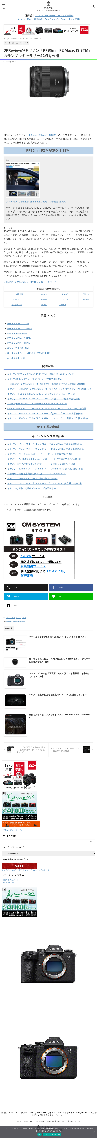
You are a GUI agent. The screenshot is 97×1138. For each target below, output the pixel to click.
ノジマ (65, 299)
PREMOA (62, 305)
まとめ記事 (74, 19)
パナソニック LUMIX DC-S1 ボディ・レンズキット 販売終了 (58, 637)
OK (39, 1134)
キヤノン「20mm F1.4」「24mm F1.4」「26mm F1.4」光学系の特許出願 (45, 468)
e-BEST (44, 299)
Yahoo (86, 294)
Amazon (43, 294)
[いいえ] (94, 1132)
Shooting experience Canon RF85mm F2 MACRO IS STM (37, 403)
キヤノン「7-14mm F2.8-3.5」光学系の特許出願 (32, 478)
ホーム (19, 1121)
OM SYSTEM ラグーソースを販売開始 (54, 15)
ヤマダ (44, 305)
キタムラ (65, 294)
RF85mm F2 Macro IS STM (42, 135)
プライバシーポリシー (13, 830)
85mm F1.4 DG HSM (18, 348)
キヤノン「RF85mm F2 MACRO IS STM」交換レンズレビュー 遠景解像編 (45, 413)
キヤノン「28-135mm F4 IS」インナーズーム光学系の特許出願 (39, 454)
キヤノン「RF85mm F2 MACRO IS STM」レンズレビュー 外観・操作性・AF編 (47, 418)
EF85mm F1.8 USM (17, 333)
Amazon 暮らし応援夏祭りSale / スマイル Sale (42, 19)
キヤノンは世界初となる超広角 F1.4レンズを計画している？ (58, 694)
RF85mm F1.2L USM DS (19, 328)
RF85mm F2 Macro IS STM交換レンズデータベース (30, 282)
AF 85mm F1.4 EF (16, 358)
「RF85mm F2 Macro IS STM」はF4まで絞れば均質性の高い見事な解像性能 (46, 384)
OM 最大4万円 (8, 882)
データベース (40, 1121)
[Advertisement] (48, 116)
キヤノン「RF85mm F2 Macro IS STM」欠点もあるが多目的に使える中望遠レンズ (49, 389)
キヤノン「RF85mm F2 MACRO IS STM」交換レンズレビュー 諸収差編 (43, 398)
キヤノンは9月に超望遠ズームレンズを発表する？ (32, 488)
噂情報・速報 (28, 1121)
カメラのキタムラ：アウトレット (16, 870)
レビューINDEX (62, 1121)
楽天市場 (19, 294)
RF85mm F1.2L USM (18, 323)
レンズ (24, 618)
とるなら (48, 8)
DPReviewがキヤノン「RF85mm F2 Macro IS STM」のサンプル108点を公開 (46, 408)
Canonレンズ (10, 618)
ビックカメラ (16, 305)
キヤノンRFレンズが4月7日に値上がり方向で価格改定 (34, 379)
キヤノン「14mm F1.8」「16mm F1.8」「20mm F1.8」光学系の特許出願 (44, 483)
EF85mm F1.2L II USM (18, 343)
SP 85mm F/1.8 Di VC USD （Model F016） (30, 353)
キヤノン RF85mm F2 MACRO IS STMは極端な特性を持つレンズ (40, 374)
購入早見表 (50, 1121)
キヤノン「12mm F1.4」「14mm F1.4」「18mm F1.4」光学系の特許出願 (44, 444)
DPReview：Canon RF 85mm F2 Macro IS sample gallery (36, 201)
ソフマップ (16, 299)
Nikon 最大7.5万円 (10, 880)
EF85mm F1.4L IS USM (19, 338)
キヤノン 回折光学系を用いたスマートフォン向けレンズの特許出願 (41, 464)
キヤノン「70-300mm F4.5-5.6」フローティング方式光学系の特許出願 (44, 459)
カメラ (18, 618)
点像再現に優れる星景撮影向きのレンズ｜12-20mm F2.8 (36, 473)
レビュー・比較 (75, 1121)
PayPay (86, 299)
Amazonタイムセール (40, 870)
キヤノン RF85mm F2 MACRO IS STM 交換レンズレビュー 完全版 (41, 394)
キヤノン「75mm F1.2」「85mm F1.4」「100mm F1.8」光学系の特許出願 (45, 449)
